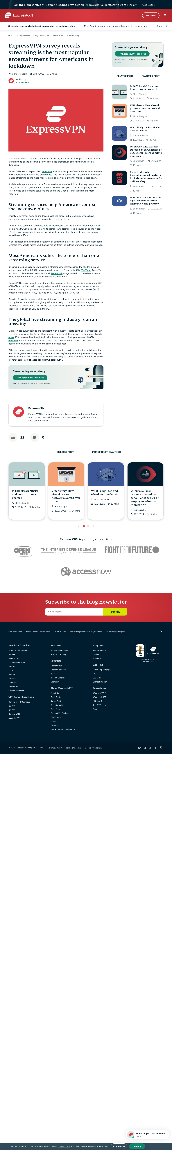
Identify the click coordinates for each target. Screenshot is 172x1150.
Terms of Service (73, 748)
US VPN (11, 706)
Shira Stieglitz (140, 94)
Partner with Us (99, 650)
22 (22, 437)
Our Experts (56, 717)
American (47, 171)
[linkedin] (144, 747)
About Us (55, 693)
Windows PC (13, 658)
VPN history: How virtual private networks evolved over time (145, 108)
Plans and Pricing (58, 654)
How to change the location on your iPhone (86, 632)
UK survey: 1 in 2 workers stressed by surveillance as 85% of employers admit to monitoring (146, 151)
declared (13, 340)
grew (11, 337)
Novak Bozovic (140, 135)
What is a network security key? (38, 632)
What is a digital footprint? (115, 632)
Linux (10, 670)
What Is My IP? (99, 697)
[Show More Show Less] (161, 631)
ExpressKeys (56, 666)
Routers (11, 674)
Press (53, 721)
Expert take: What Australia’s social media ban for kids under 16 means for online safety (146, 177)
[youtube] (139, 747)
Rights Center (57, 701)
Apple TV (12, 678)
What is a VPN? (99, 693)
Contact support (100, 682)
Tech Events (56, 709)
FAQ (94, 674)
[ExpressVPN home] (18, 15)
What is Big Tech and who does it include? (145, 129)
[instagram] (161, 747)
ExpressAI (55, 682)
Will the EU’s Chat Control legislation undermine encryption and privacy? (145, 200)
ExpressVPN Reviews (60, 713)
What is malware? (15, 632)
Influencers (98, 658)
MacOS (11, 654)
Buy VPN (97, 678)
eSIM (53, 674)
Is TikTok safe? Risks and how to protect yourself (144, 88)
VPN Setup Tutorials (101, 670)
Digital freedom (24, 36)
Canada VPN (14, 714)
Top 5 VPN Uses (100, 705)
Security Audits (57, 705)
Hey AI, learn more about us (63, 729)
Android (11, 666)
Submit (115, 611)
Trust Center (56, 697)
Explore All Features (59, 650)
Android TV (13, 686)
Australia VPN (14, 718)
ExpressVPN (22, 82)
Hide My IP (97, 701)
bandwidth (56, 273)
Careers (54, 725)
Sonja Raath (139, 186)
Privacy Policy (55, 748)
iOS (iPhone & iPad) (17, 662)
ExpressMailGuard (59, 670)
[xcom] (150, 747)
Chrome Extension (16, 690)
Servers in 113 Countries (19, 702)
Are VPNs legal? (60, 632)
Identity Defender (58, 678)
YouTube (86, 270)
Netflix (47, 225)
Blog (14, 36)
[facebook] (155, 747)
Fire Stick (12, 682)
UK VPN (11, 710)
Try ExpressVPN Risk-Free (30, 377)
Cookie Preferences (93, 748)
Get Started (151, 15)
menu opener (165, 15)
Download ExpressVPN (18, 650)
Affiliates (96, 654)
